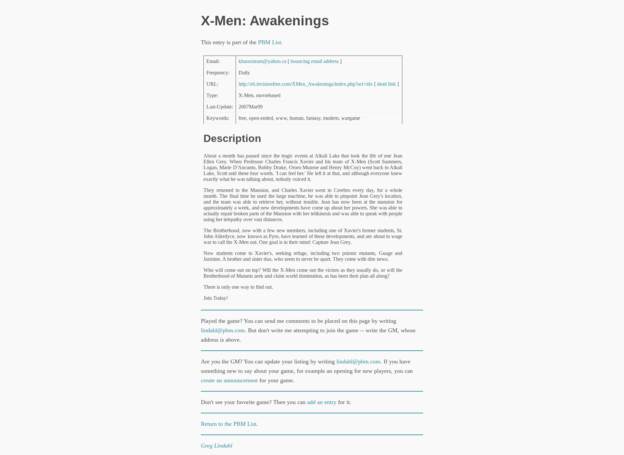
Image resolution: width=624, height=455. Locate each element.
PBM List (269, 42)
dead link (386, 84)
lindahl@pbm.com (223, 330)
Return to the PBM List (228, 424)
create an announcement (229, 380)
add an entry (321, 402)
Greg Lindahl (216, 445)
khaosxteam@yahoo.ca (262, 61)
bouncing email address (315, 61)
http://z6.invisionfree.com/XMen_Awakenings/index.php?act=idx (306, 84)
